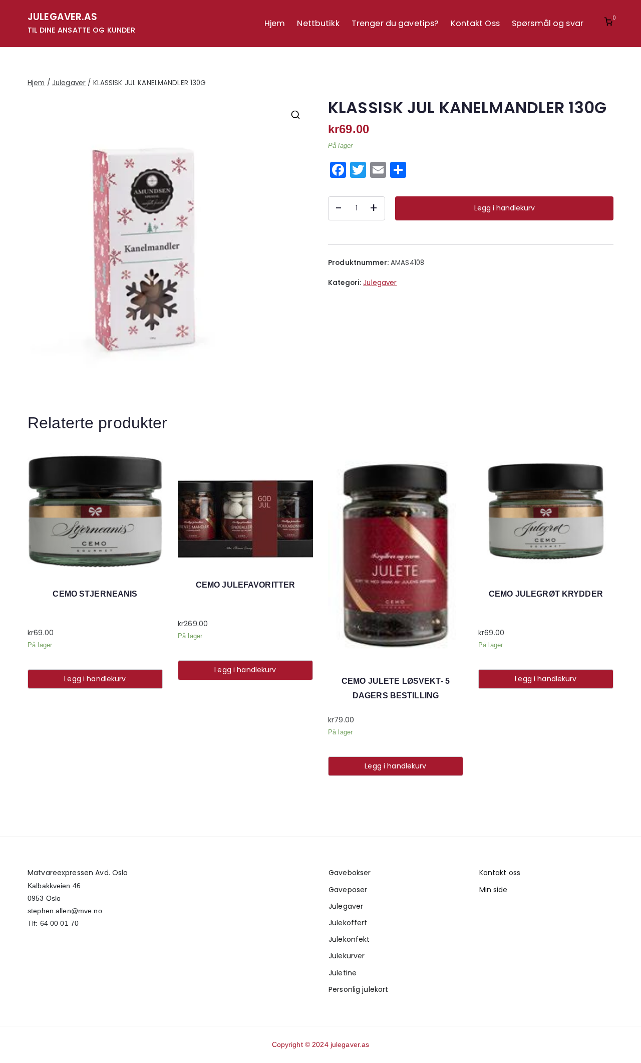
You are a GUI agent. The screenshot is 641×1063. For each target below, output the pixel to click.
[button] (295, 114)
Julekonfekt (349, 939)
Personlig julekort (358, 989)
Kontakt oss (499, 873)
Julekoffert (348, 923)
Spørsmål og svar (547, 23)
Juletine (343, 973)
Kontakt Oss (475, 23)
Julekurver (347, 956)
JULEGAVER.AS (63, 17)
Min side (493, 890)
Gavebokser (350, 873)
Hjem (274, 23)
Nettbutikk (318, 23)
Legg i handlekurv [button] (95, 679)
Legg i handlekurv (504, 208)
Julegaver (69, 83)
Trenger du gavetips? (395, 23)
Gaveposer (348, 890)
